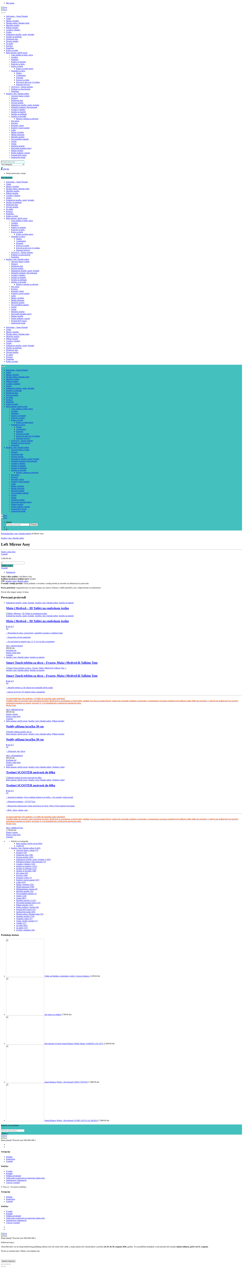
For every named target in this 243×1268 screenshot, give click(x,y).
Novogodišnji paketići (20, 139)
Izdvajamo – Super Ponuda (17, 16)
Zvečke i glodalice (25, 930)
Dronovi (14, 98)
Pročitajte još (11, 650)
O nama (9, 1171)
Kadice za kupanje (18, 62)
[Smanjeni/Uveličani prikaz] (10, 1264)
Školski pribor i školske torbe (17, 23)
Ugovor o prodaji (13, 1183)
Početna (4, 534)
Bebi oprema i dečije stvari (16, 53)
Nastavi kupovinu (8, 1261)
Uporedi (4, 554)
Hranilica (14, 59)
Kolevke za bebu (18, 64)
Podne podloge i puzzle (20, 153)
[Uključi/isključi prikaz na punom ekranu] (7, 1264)
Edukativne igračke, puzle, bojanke (20, 34)
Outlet (8, 18)
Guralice (14, 57)
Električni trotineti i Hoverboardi (24, 107)
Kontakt (9, 1173)
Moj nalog (10, 3)
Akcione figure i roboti (20, 96)
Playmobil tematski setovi (21, 148)
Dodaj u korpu (7, 566)
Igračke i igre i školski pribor (17, 94)
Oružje (9, 32)
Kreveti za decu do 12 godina (28, 82)
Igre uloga (15, 121)
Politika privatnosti (13, 1176)
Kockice (9, 46)
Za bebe (21, 925)
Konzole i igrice (17, 125)
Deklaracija (10, 572)
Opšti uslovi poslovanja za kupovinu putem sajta (25, 1178)
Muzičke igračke (12, 25)
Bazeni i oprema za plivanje (27, 119)
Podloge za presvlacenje (20, 89)
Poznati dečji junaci (19, 155)
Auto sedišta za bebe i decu (22, 55)
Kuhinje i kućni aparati (20, 128)
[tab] (124, 572)
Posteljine (10, 48)
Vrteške (21, 923)
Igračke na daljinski (14, 37)
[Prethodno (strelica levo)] (2, 1266)
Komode (19, 78)
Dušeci (19, 73)
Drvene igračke (12, 41)
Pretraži (34, 525)
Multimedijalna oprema (26, 889)
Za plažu (9, 43)
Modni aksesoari (17, 135)
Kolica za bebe (12, 50)
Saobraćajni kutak (18, 157)
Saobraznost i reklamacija (16, 1180)
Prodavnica (10, 1159)
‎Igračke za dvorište (18, 116)
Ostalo (13, 144)
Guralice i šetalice (13, 30)
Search (9, 522)
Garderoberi (21, 75)
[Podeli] (5, 1264)
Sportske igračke (25, 916)
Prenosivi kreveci (23, 84)
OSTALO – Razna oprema (22, 87)
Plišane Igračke (12, 28)
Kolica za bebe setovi (24, 69)
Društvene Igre (12, 39)
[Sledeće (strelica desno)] (5, 1266)
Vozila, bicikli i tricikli (27, 921)
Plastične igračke (18, 146)
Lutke (13, 130)
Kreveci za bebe (22, 80)
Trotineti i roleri (58, 767)
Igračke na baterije (18, 112)
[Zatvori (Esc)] (2, 1264)
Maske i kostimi (12, 21)
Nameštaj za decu (18, 71)
